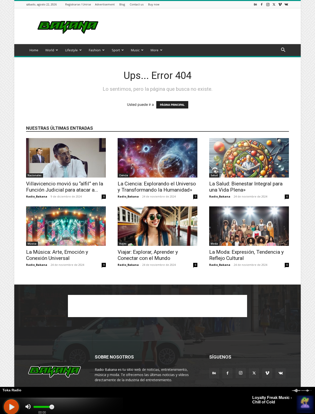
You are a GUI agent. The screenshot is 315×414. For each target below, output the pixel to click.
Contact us (136, 4)
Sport (116, 50)
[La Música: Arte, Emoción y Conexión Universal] (66, 226)
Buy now (153, 4)
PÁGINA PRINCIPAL (172, 105)
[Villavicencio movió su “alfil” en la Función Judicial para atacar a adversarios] (66, 158)
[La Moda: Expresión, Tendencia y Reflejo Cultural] (249, 226)
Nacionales (35, 175)
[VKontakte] (286, 4)
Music (135, 50)
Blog (122, 4)
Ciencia (123, 175)
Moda (214, 243)
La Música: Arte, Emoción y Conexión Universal (57, 255)
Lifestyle (71, 50)
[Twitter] (274, 4)
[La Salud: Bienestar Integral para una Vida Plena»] (249, 158)
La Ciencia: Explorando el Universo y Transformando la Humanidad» (157, 187)
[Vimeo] (280, 4)
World (49, 50)
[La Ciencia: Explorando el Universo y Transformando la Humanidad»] (157, 158)
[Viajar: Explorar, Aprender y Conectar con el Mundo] (157, 226)
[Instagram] (267, 4)
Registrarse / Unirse (78, 4)
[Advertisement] (199, 26)
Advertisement (105, 4)
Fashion (95, 50)
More (154, 50)
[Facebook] (261, 4)
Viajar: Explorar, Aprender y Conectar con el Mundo (148, 255)
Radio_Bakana (36, 196)
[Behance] (255, 4)
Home (34, 50)
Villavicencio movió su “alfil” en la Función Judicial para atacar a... (64, 187)
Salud (214, 175)
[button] (283, 50)
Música (32, 243)
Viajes (122, 243)
